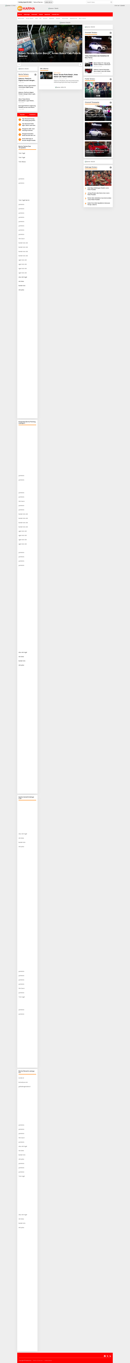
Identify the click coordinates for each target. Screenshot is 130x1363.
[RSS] (110, 1356)
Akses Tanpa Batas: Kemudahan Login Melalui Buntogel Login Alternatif (26, 99)
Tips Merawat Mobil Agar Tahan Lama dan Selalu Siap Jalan (28, 124)
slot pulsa (21, 290)
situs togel (21, 1185)
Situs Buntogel (23, 463)
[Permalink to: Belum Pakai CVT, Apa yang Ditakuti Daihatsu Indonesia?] (88, 64)
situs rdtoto (22, 1206)
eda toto (21, 1197)
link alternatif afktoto (25, 644)
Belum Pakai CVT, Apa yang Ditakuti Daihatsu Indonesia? (102, 63)
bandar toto (22, 285)
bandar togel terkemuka (25, 1001)
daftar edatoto (23, 1202)
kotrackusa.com (23, 1082)
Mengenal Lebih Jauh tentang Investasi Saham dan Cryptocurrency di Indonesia (28, 129)
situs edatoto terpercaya (26, 569)
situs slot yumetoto (24, 812)
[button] (111, 2)
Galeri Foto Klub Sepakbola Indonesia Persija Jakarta (99, 203)
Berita (21, 49)
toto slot (21, 1103)
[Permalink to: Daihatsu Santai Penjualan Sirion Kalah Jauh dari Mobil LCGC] (88, 71)
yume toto (22, 548)
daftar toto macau (24, 625)
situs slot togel (23, 277)
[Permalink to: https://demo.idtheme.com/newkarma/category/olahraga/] (111, 167)
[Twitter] (107, 1356)
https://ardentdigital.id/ (25, 648)
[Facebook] (105, 1356)
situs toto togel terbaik (25, 825)
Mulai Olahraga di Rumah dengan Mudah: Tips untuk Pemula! (29, 139)
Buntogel (21, 458)
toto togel (21, 433)
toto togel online (23, 1095)
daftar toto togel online (25, 437)
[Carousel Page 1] (97, 95)
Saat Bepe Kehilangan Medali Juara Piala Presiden (98, 188)
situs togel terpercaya (25, 612)
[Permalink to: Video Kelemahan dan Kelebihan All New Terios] (98, 45)
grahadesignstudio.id (24, 1086)
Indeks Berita (48, 1360)
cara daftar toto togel (25, 591)
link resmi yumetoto (24, 484)
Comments (32, 114)
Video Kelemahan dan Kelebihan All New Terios (97, 57)
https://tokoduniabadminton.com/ (27, 1031)
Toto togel (22, 997)
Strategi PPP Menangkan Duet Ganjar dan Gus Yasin (96, 91)
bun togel (21, 454)
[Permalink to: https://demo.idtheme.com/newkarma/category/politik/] (111, 79)
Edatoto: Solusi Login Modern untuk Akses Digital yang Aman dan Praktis (27, 86)
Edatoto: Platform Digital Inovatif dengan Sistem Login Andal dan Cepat (27, 79)
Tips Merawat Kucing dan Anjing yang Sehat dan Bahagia (28, 119)
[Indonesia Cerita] (26, 8)
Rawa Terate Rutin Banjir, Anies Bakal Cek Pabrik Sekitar (50, 54)
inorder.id (21, 1078)
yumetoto (21, 166)
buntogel (21, 174)
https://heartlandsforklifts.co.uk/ (27, 1054)
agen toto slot (23, 260)
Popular (22, 114)
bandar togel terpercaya (25, 608)
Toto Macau (22, 162)
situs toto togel (23, 574)
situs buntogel (23, 450)
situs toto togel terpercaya (26, 578)
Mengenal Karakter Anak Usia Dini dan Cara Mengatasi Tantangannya (29, 134)
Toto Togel (22, 153)
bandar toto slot (23, 243)
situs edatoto (22, 1193)
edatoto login (22, 595)
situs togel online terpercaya (27, 1060)
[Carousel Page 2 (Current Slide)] (99, 95)
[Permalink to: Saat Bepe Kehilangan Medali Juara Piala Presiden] (98, 178)
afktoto (21, 621)
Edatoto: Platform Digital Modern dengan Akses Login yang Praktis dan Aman (27, 93)
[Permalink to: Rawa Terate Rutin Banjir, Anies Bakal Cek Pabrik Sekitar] (49, 43)
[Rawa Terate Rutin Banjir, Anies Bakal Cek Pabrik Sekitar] (77, 82)
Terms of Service (37, 1360)
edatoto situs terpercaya (26, 599)
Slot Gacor (22, 238)
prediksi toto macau (24, 629)
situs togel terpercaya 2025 (26, 808)
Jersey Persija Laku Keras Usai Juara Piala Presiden (98, 193)
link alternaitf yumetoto (25, 488)
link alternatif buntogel (25, 446)
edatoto (21, 582)
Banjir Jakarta (57, 73)
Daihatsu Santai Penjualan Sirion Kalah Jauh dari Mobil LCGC (102, 70)
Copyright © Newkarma (25, 1360)
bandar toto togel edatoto (26, 1018)
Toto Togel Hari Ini (24, 200)
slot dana (21, 281)
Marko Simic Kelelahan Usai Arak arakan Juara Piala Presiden (99, 198)
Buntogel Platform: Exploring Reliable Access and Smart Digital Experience (27, 106)
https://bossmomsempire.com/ (27, 634)
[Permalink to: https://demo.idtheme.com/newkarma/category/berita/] (35, 75)
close (14, 5)
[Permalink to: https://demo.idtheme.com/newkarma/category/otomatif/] (111, 33)
